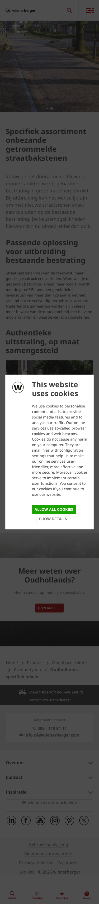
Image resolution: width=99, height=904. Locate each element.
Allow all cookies (54, 509)
